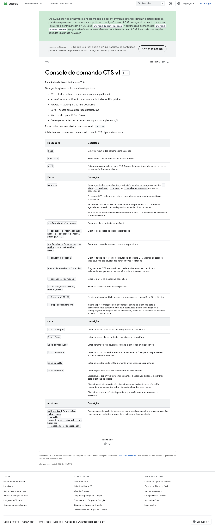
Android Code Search (61, 3)
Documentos (31, 3)
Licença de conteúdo (127, 456)
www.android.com (153, 491)
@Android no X (81, 481)
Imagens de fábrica (13, 500)
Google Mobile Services (155, 495)
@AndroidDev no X (83, 486)
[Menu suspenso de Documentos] (42, 3)
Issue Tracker (150, 505)
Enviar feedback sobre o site (91, 522)
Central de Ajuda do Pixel (156, 486)
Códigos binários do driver (16, 505)
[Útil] (163, 62)
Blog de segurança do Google (88, 495)
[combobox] (150, 3)
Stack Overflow (152, 500)
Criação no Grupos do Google (88, 505)
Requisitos (8, 486)
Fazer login (205, 3)
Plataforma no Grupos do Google (89, 500)
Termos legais (44, 522)
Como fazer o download (15, 491)
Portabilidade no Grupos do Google (90, 509)
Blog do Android (81, 491)
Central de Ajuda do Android (158, 481)
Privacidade (69, 522)
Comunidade (28, 522)
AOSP (47, 62)
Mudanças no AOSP (69, 33)
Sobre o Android (11, 522)
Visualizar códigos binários (16, 495)
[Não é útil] (168, 62)
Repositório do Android (14, 481)
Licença (57, 522)
